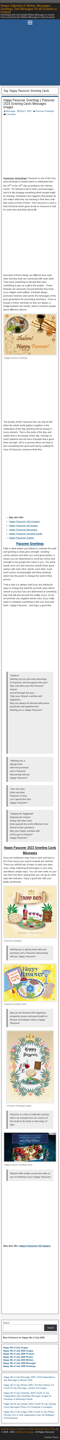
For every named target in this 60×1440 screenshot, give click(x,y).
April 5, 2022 (25, 111)
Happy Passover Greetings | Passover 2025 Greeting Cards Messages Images (29, 103)
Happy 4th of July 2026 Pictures (18, 1354)
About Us (24, 1429)
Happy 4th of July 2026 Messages (19, 1363)
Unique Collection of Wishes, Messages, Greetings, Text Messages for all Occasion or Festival (29, 9)
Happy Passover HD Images (23, 525)
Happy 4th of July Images (15, 1347)
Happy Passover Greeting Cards (25, 533)
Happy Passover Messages (23, 529)
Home (4, 1429)
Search (6, 1323)
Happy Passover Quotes (21, 538)
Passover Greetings (45, 111)
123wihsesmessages (24, 1432)
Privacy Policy (49, 1429)
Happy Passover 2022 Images (24, 521)
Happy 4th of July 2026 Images (18, 1351)
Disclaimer (36, 1429)
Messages (11, 111)
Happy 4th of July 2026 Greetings (19, 1366)
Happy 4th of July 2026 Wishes (18, 1360)
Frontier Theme (51, 1437)
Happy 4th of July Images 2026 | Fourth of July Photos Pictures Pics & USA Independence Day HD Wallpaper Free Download (29, 1415)
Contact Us (13, 1429)
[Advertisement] (30, 55)
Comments (11, 114)
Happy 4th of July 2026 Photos (18, 1357)
